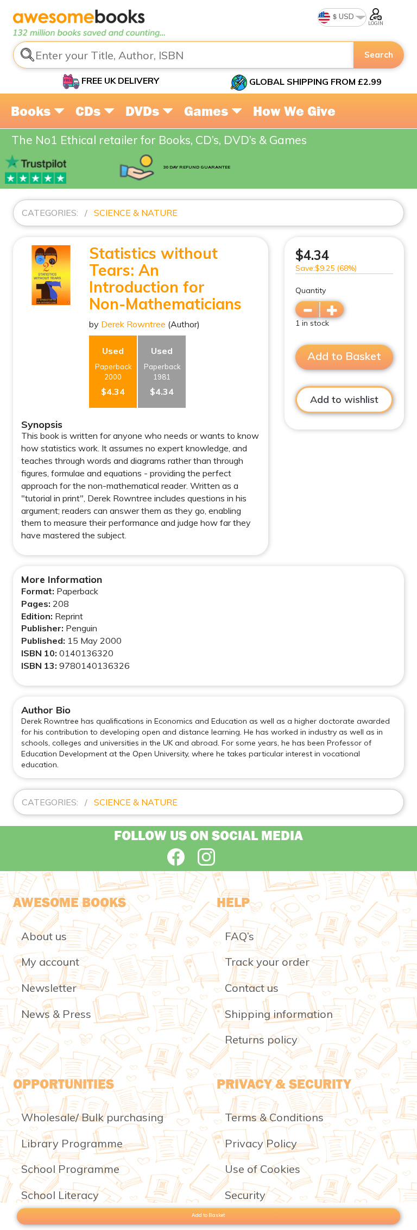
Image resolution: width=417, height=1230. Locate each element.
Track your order (267, 961)
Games (207, 111)
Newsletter (49, 988)
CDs (89, 111)
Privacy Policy (261, 1143)
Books (32, 111)
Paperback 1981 (162, 371)
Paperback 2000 (113, 371)
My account (50, 961)
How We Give (294, 111)
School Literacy (60, 1195)
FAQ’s (239, 936)
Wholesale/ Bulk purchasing (92, 1117)
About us (44, 936)
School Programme (70, 1169)
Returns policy (261, 1039)
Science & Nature (136, 212)
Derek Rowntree (133, 324)
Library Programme (72, 1143)
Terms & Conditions (274, 1117)
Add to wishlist (344, 399)
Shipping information (279, 1014)
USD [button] (345, 16)
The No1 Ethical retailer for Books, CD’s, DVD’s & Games (159, 140)
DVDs (143, 111)
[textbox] (183, 55)
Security (245, 1195)
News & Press (56, 1014)
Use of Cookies (262, 1169)
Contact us (252, 988)
